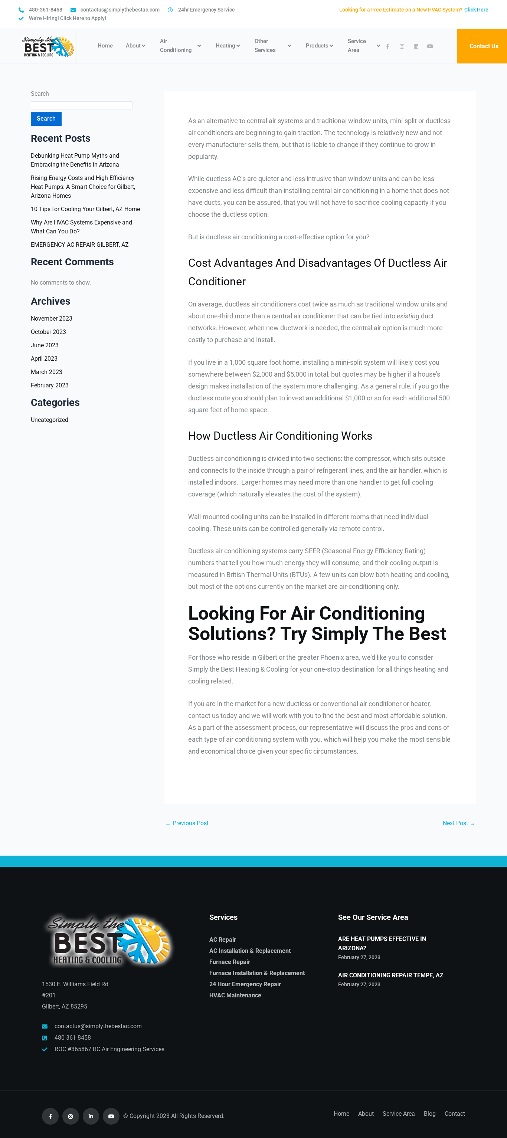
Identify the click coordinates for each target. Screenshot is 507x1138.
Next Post (459, 823)
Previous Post (187, 823)
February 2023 (50, 385)
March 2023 (46, 371)
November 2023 (51, 318)
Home (105, 45)
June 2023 (45, 345)
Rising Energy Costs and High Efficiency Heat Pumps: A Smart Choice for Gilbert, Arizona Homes (83, 186)
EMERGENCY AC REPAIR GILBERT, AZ (80, 244)
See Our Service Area (373, 917)
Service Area (357, 45)
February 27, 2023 (359, 957)
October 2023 (48, 331)
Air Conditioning (176, 45)
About (133, 45)
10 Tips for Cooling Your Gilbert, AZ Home (85, 209)
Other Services (265, 45)
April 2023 (44, 358)
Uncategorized (49, 419)
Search (40, 93)
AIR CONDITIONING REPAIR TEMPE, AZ (391, 975)
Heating (225, 45)
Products (317, 45)
